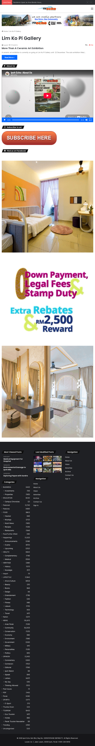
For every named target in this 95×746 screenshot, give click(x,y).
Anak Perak (9, 624)
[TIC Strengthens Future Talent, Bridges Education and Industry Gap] (57, 464)
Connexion (9, 664)
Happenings (7, 537)
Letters (7, 678)
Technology (9, 610)
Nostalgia (8, 570)
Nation (5, 617)
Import (5, 574)
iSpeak (7, 675)
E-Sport (8, 703)
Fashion (8, 599)
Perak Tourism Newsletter (15, 721)
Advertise (36, 494)
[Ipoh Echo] (47, 8)
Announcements (11, 541)
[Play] (5, 120)
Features (6, 509)
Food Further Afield (10, 534)
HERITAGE (7, 563)
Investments (9, 491)
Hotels (7, 718)
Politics (7, 653)
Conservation (10, 631)
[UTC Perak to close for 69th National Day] (37, 464)
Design (7, 592)
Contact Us (37, 502)
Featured (6, 505)
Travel (7, 613)
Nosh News (9, 523)
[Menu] (92, 9)
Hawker (8, 516)
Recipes (8, 527)
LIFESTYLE (7, 577)
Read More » (9, 57)
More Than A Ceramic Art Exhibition (22, 48)
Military (7, 646)
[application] (47, 96)
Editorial (8, 667)
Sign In (35, 505)
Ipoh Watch (9, 671)
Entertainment (10, 595)
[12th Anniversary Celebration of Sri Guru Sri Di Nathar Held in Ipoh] (47, 458)
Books (7, 588)
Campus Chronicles (12, 502)
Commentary (10, 660)
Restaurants (9, 530)
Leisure (7, 606)
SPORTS (6, 700)
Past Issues (7, 689)
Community (9, 628)
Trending (6, 725)
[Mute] (86, 120)
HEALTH (6, 552)
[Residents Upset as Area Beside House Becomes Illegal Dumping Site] (47, 464)
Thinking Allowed (11, 685)
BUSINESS (7, 487)
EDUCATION (7, 498)
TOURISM (6, 710)
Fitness (7, 602)
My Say (8, 682)
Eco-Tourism (10, 714)
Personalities (9, 649)
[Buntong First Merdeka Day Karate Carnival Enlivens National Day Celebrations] (37, 470)
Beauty (7, 584)
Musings (8, 520)
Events (7, 545)
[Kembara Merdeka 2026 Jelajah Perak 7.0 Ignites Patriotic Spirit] (57, 470)
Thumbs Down (8, 707)
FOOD (5, 512)
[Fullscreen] (90, 120)
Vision (35, 491)
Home (5, 31)
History (7, 566)
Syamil (5, 45)
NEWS (5, 620)
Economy (8, 635)
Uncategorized (8, 728)
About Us (36, 487)
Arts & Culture (10, 581)
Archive (36, 498)
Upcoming (9, 548)
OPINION (6, 656)
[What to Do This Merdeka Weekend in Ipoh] (37, 458)
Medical (8, 559)
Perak (5, 696)
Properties (9, 494)
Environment (9, 639)
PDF (4, 692)
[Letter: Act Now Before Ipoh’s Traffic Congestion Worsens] (57, 458)
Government (9, 642)
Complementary (11, 556)
